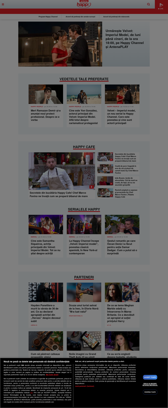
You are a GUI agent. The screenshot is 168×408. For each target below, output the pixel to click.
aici (31, 392)
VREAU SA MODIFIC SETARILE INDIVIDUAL (150, 384)
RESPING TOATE (150, 392)
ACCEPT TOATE (150, 377)
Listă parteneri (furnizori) (84, 386)
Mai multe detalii (52, 375)
